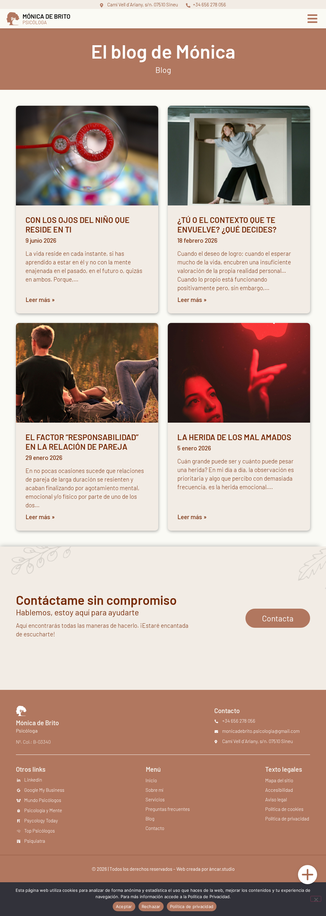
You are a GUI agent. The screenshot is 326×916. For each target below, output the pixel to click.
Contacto (154, 828)
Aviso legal (276, 799)
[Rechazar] (315, 899)
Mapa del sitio (279, 780)
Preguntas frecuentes (167, 809)
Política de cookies (284, 809)
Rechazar (151, 906)
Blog (149, 818)
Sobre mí (154, 790)
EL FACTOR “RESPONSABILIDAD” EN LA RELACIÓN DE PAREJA (81, 441)
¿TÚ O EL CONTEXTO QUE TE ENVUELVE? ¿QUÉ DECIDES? (227, 224)
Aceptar (124, 906)
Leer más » (40, 299)
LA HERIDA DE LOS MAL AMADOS (234, 437)
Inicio (151, 780)
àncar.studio (222, 869)
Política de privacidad (287, 818)
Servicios (155, 799)
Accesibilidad (279, 790)
